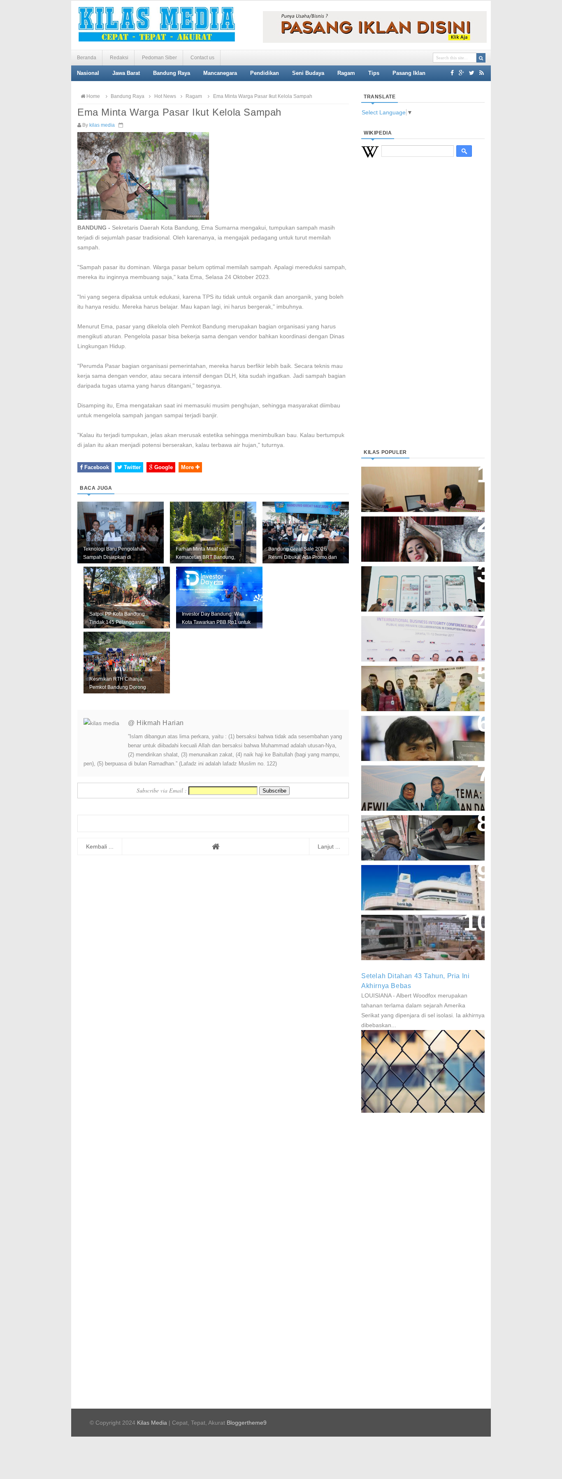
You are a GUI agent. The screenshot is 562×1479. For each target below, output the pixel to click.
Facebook (96, 467)
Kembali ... (100, 846)
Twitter (131, 467)
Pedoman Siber (159, 57)
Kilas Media (152, 1422)
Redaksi (119, 57)
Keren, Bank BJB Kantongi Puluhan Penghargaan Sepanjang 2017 (421, 634)
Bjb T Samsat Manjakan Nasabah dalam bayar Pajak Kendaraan (420, 829)
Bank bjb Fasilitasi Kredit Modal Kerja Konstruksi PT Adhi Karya (420, 680)
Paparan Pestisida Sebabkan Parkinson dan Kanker (413, 929)
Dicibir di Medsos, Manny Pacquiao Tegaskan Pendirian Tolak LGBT (415, 734)
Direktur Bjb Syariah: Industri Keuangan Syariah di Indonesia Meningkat (418, 485)
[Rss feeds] (481, 73)
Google (163, 467)
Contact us (202, 57)
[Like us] (452, 73)
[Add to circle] (461, 73)
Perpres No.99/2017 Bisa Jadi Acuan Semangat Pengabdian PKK (415, 784)
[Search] (480, 58)
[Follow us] (471, 73)
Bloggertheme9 (247, 1422)
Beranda (86, 57)
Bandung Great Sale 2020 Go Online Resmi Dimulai (414, 580)
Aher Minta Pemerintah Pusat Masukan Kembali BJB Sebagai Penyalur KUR (418, 883)
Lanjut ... (329, 846)
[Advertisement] (423, 313)
